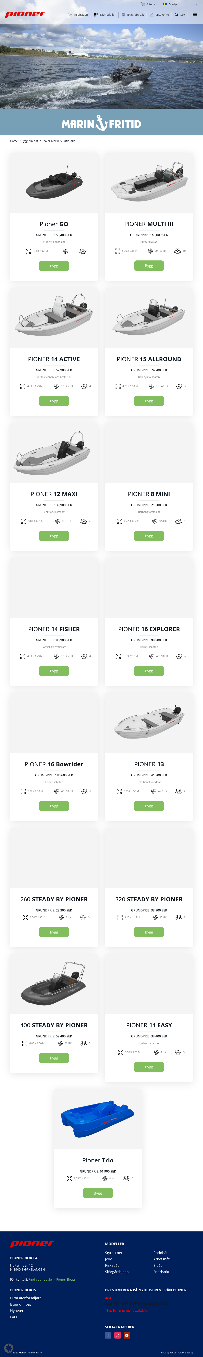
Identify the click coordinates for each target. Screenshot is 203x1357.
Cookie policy (185, 1352)
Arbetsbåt (161, 1259)
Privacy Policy (168, 1352)
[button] (180, 4)
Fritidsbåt (161, 1272)
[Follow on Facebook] (108, 1335)
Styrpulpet (113, 1253)
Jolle (108, 1259)
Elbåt (157, 1265)
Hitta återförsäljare (25, 1298)
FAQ (13, 1317)
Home (14, 141)
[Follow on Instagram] (117, 1335)
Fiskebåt (112, 1265)
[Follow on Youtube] (127, 1335)
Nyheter (16, 1311)
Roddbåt (160, 1253)
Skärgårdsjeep (117, 1272)
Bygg (54, 265)
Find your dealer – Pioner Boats (52, 1279)
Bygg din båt (29, 141)
